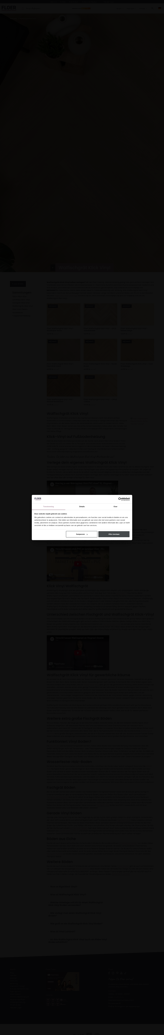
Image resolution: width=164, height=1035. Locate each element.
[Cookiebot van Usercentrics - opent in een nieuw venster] (120, 499)
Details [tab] (82, 506)
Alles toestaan (113, 534)
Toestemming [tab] (48, 506)
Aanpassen (80, 534)
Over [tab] (115, 506)
